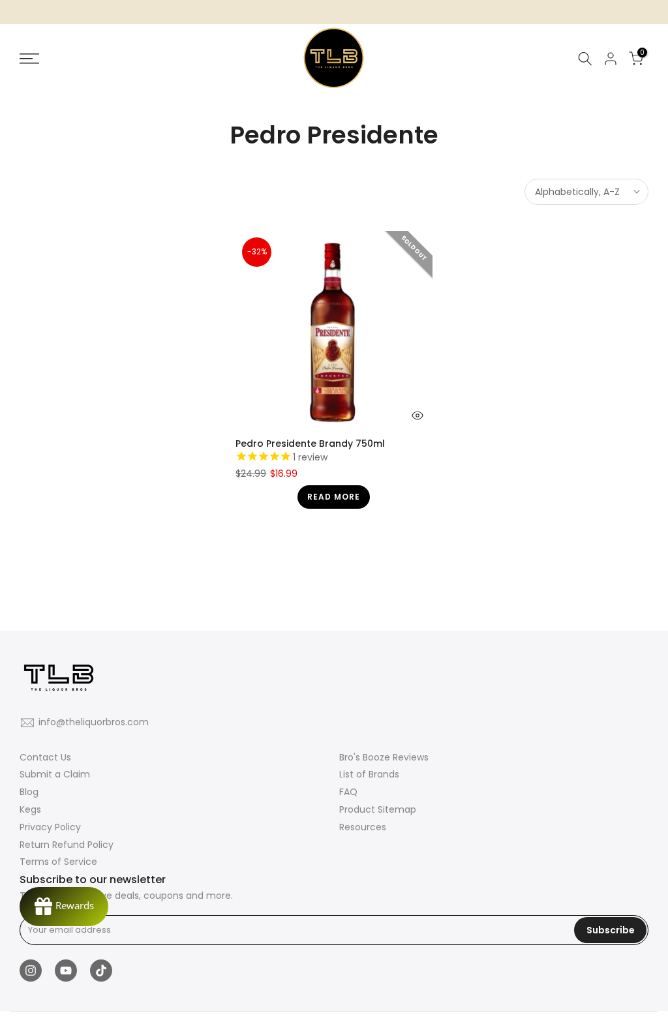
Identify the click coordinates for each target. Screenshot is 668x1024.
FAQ (348, 791)
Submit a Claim (55, 774)
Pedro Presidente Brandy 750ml (310, 443)
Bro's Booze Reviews (384, 757)
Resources (362, 827)
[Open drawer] (118, 58)
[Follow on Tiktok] (101, 970)
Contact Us (45, 757)
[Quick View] (417, 415)
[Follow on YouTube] (66, 970)
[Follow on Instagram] (31, 970)
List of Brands (369, 774)
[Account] (610, 59)
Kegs (30, 809)
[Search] (585, 59)
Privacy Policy (50, 827)
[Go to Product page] (333, 329)
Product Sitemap (377, 809)
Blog (29, 791)
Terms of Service (58, 861)
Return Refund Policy (67, 844)
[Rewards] (64, 906)
